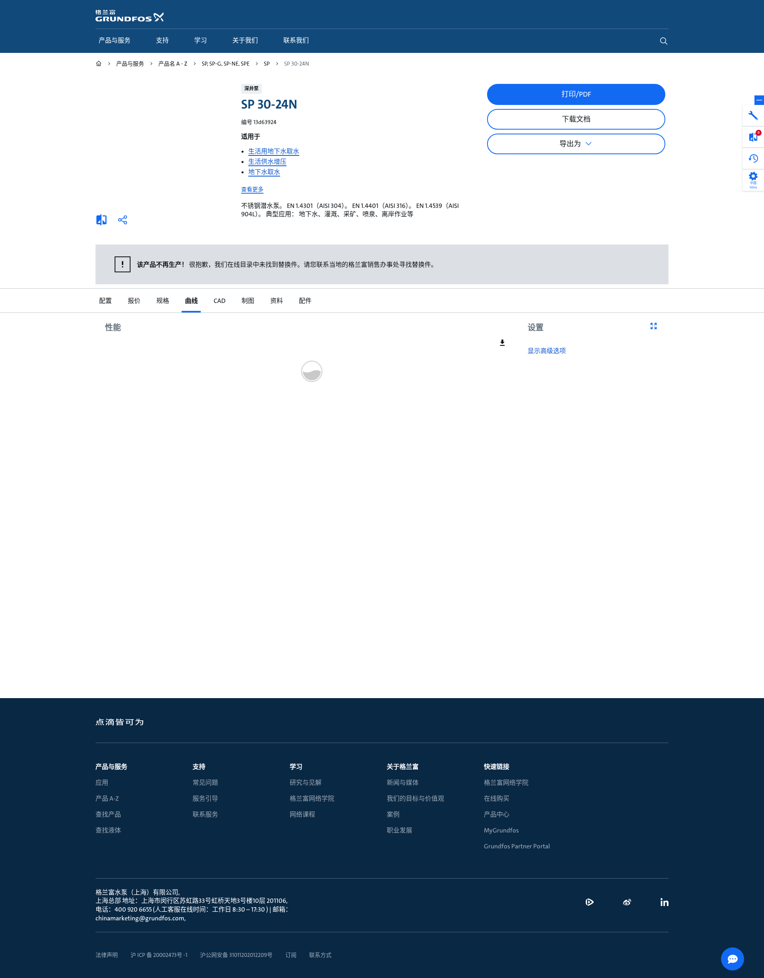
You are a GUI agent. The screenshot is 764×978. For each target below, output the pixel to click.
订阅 (290, 955)
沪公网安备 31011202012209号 (236, 955)
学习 (296, 767)
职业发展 (399, 830)
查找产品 (108, 814)
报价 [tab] (133, 301)
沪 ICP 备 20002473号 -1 (159, 955)
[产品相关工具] (753, 115)
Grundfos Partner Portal (517, 846)
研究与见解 (306, 782)
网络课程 (302, 814)
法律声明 (107, 955)
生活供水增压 (267, 161)
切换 (759, 100)
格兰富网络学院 (312, 798)
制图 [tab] (247, 301)
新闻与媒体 (403, 782)
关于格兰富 (403, 767)
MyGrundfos (501, 830)
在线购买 (496, 798)
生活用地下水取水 (273, 151)
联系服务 (205, 814)
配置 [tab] (105, 301)
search (663, 41)
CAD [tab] (219, 301)
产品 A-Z (107, 798)
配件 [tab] (304, 301)
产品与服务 (111, 767)
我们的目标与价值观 (415, 798)
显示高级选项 (547, 351)
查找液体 (108, 830)
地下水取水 (264, 172)
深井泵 (251, 88)
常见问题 (205, 782)
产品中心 (496, 814)
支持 (199, 767)
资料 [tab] (276, 301)
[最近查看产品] (753, 158)
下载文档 (576, 119)
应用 (102, 782)
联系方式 (320, 955)
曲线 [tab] (191, 301)
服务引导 (205, 798)
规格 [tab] (162, 301)
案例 (393, 814)
